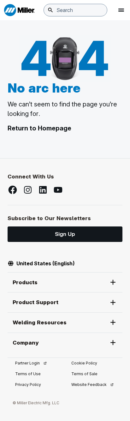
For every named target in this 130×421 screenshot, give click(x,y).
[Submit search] (50, 10)
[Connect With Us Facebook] (13, 190)
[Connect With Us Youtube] (58, 190)
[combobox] (75, 10)
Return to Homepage (39, 128)
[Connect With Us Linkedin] (43, 190)
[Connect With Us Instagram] (28, 190)
